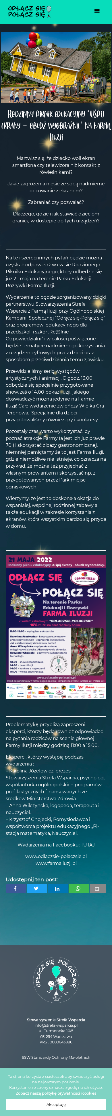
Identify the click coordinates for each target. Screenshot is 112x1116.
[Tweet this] (37, 888)
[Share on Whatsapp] (79, 888)
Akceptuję (56, 1104)
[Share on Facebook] (16, 888)
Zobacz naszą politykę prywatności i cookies (56, 1093)
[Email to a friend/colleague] (98, 888)
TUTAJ (88, 845)
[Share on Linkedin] (58, 888)
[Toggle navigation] (97, 12)
